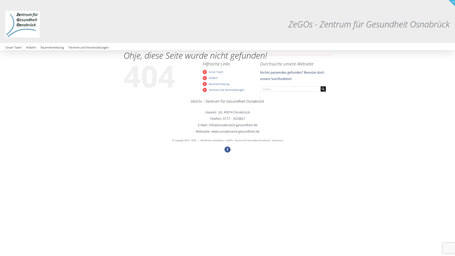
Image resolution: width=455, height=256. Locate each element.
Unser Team (216, 72)
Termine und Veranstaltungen (227, 90)
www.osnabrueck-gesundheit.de (235, 131)
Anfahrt (213, 78)
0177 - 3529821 (234, 118)
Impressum (277, 140)
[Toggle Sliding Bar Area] (452, 3)
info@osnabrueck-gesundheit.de (233, 125)
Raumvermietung (219, 84)
